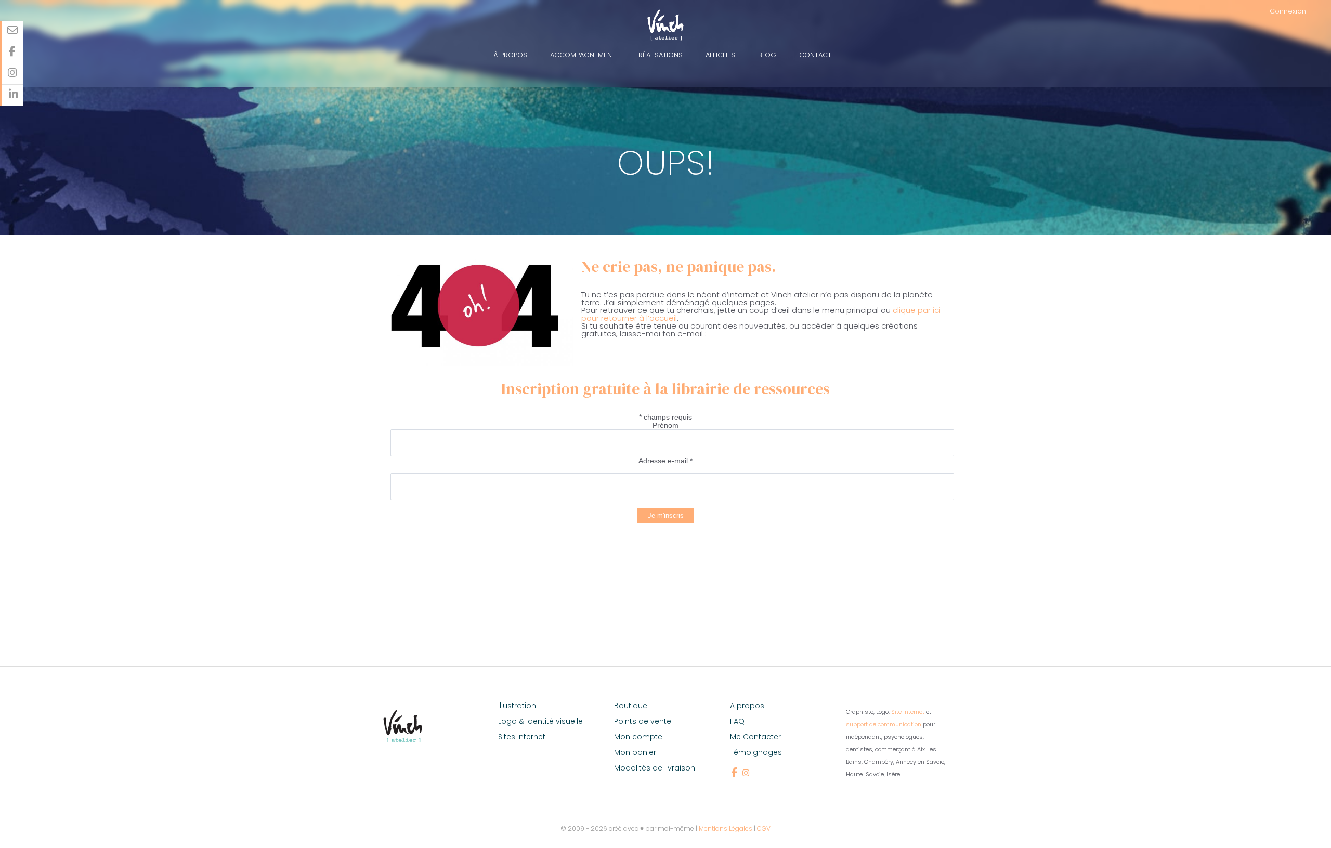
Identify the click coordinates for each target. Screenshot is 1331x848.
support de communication (883, 724)
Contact (815, 55)
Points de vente (642, 721)
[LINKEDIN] (12, 95)
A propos (747, 705)
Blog (767, 55)
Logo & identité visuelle (540, 721)
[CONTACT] (12, 31)
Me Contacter (755, 737)
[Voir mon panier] (1322, 11)
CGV (764, 828)
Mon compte (638, 737)
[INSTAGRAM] (12, 74)
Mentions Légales (725, 828)
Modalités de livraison (654, 768)
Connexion (1288, 11)
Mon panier (635, 752)
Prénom (665, 425)
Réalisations (660, 55)
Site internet (907, 712)
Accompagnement (583, 55)
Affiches (720, 55)
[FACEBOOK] (12, 52)
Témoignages (756, 752)
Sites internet (521, 737)
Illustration (517, 705)
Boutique (630, 705)
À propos (510, 55)
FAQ (737, 721)
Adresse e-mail (665, 460)
